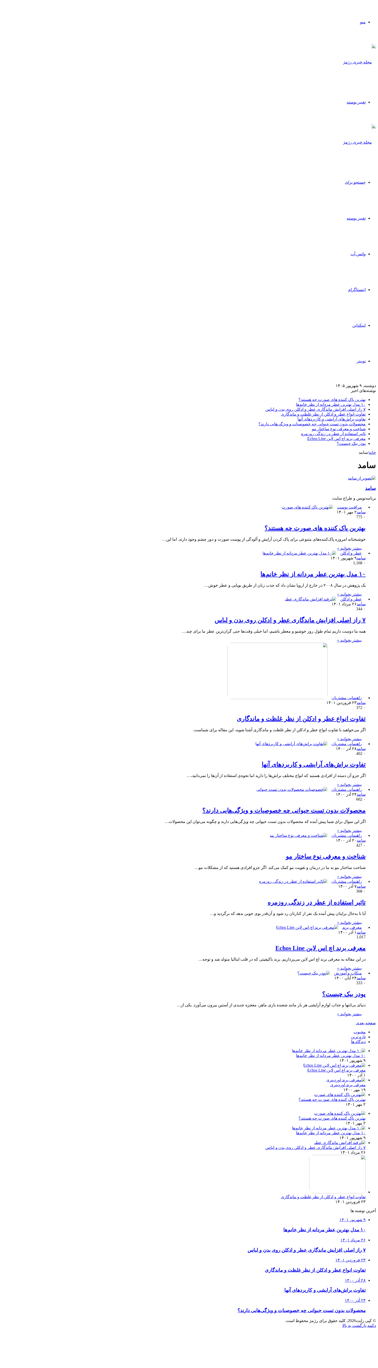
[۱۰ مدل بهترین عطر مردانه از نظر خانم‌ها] (329, 1050)
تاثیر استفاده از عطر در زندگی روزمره (333, 434)
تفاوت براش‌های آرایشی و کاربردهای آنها (332, 419)
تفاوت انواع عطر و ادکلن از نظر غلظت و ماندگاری (323, 414)
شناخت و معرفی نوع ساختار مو (339, 429)
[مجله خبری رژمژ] (359, 62)
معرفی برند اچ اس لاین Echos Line (336, 438)
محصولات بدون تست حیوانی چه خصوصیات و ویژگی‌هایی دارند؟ (312, 424)
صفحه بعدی (366, 1023)
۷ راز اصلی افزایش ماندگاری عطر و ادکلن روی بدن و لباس (315, 409)
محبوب (360, 1032)
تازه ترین (358, 1037)
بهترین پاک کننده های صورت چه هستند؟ (332, 399)
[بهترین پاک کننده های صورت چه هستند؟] (340, 1094)
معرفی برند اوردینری (348, 1085)
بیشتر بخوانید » (349, 548)
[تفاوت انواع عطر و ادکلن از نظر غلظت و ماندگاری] (337, 1192)
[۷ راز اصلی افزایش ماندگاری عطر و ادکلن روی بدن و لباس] (339, 1142)
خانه (372, 452)
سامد (370, 488)
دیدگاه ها (358, 1041)
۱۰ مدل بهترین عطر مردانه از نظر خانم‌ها (331, 404)
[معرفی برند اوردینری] (346, 1080)
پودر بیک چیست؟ (351, 443)
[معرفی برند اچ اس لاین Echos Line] (334, 1065)
